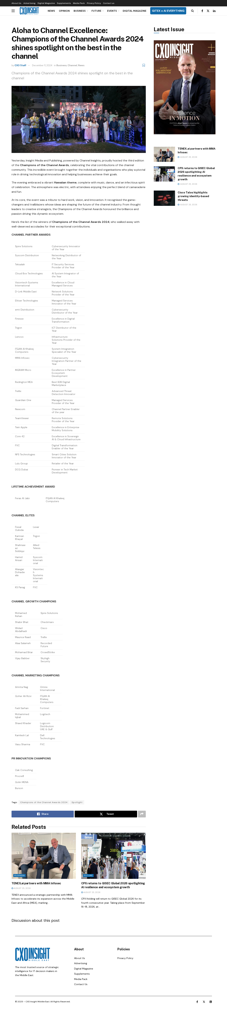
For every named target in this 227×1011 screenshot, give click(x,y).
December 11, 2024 (42, 65)
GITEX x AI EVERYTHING (168, 11)
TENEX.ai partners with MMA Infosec (36, 883)
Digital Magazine (46, 3)
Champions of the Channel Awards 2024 (44, 802)
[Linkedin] (210, 1002)
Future (96, 10)
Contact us (108, 3)
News (51, 10)
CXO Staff (20, 65)
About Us (16, 3)
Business (80, 10)
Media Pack (79, 3)
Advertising (29, 3)
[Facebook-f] (197, 1002)
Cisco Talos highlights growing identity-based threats (193, 196)
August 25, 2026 (22, 888)
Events (112, 10)
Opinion (64, 10)
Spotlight (77, 802)
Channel (72, 65)
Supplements (64, 3)
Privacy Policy (94, 3)
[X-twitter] (204, 1002)
